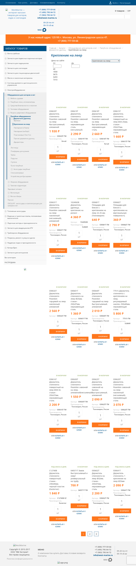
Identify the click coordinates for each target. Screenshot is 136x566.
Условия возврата (47, 2)
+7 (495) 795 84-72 (47, 12)
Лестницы (14, 148)
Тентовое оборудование (19, 109)
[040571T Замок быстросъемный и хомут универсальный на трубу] (79, 454)
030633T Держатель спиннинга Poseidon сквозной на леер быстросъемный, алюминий (57, 119)
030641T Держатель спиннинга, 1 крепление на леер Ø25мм (119, 475)
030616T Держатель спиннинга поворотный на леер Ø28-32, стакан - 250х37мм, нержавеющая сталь (56, 390)
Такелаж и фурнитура (18, 186)
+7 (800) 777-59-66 (47, 9)
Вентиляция (14, 193)
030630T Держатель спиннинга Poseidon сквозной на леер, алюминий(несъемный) (81, 386)
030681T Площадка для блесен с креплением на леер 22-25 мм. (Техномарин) (99, 209)
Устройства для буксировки (21, 176)
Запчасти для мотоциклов (17, 253)
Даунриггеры (19, 142)
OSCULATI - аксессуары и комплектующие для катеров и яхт (25, 204)
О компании (11, 2)
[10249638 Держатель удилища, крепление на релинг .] (79, 185)
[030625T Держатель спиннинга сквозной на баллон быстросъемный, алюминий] (100, 362)
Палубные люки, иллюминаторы (22, 102)
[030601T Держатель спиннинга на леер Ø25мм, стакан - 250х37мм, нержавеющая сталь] (79, 274)
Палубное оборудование (20, 116)
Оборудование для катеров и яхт (21, 95)
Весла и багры (15, 196)
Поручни (14, 158)
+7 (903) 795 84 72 (47, 15)
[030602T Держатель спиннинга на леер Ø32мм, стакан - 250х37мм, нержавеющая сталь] (100, 454)
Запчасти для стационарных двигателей (23, 73)
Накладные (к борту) (21, 128)
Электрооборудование (16, 90)
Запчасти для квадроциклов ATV (20, 228)
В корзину (60, 157)
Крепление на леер (22, 124)
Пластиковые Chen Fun (22, 135)
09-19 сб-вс (48, 25)
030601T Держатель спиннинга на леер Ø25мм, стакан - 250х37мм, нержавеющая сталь (77, 300)
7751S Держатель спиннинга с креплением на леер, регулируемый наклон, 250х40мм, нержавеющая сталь (121, 300)
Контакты (61, 2)
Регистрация (125, 3)
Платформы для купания (20, 151)
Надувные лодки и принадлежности (21, 243)
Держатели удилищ (22, 118)
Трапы (13, 155)
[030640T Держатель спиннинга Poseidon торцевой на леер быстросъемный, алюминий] (100, 274)
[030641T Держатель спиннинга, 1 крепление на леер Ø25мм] (121, 454)
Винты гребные (13, 53)
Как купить (22, 2)
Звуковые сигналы (15, 189)
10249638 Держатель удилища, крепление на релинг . (77, 207)
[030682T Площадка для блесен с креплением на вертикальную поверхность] (121, 185)
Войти (115, 3)
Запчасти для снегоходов (17, 68)
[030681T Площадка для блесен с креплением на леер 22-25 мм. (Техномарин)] (100, 185)
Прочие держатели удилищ (24, 139)
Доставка (34, 2)
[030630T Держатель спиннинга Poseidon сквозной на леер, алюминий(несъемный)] (79, 362)
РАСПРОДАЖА (10, 262)
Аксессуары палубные (22, 169)
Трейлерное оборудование (18, 233)
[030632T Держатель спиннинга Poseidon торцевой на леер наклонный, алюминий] (57, 274)
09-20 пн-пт (48, 22)
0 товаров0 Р (122, 11)
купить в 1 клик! (60, 163)
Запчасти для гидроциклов (18, 63)
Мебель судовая (16, 98)
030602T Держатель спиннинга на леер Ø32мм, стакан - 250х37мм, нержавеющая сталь (98, 479)
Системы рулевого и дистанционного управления (22, 84)
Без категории (10, 257)
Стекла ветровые (17, 173)
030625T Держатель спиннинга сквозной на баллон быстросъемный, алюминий (99, 387)
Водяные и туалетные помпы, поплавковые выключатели (24, 217)
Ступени (14, 162)
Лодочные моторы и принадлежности (22, 223)
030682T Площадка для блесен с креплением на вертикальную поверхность (120, 209)
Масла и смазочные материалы (19, 78)
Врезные (17, 121)
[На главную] (17, 13)
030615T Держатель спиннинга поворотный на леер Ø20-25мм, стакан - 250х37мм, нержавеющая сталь (120, 122)
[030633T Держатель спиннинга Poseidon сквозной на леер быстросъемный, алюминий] (57, 94)
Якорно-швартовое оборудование (23, 113)
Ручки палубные (17, 166)
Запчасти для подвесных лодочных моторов (24, 58)
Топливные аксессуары (16, 211)
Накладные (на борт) (21, 131)
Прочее (11, 200)
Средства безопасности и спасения (23, 106)
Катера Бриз (12, 248)
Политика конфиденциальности (20, 559)
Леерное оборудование (19, 182)
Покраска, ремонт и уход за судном (21, 238)
